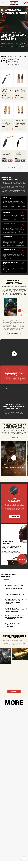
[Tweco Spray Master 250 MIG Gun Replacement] (20, 141)
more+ (23, 474)
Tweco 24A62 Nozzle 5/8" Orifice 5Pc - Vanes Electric (20, 90)
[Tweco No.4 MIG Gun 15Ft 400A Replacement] (7, 141)
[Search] (23, 3)
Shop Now (4, 97)
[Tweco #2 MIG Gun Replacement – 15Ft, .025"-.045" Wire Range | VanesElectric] (7, 79)
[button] (14, 516)
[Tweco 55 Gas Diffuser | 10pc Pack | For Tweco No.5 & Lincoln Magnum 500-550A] (7, 110)
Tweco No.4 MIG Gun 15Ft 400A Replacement (6, 153)
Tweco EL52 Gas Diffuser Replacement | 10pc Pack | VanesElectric (20, 122)
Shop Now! (22, 559)
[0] (26, 3)
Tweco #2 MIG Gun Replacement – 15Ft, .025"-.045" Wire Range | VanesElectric (7, 91)
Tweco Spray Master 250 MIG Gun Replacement (20, 153)
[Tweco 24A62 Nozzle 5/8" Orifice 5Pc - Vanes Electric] (20, 79)
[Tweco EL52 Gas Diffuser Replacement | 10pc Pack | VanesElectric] (20, 110)
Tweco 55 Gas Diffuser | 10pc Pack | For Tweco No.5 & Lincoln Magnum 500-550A (7, 122)
